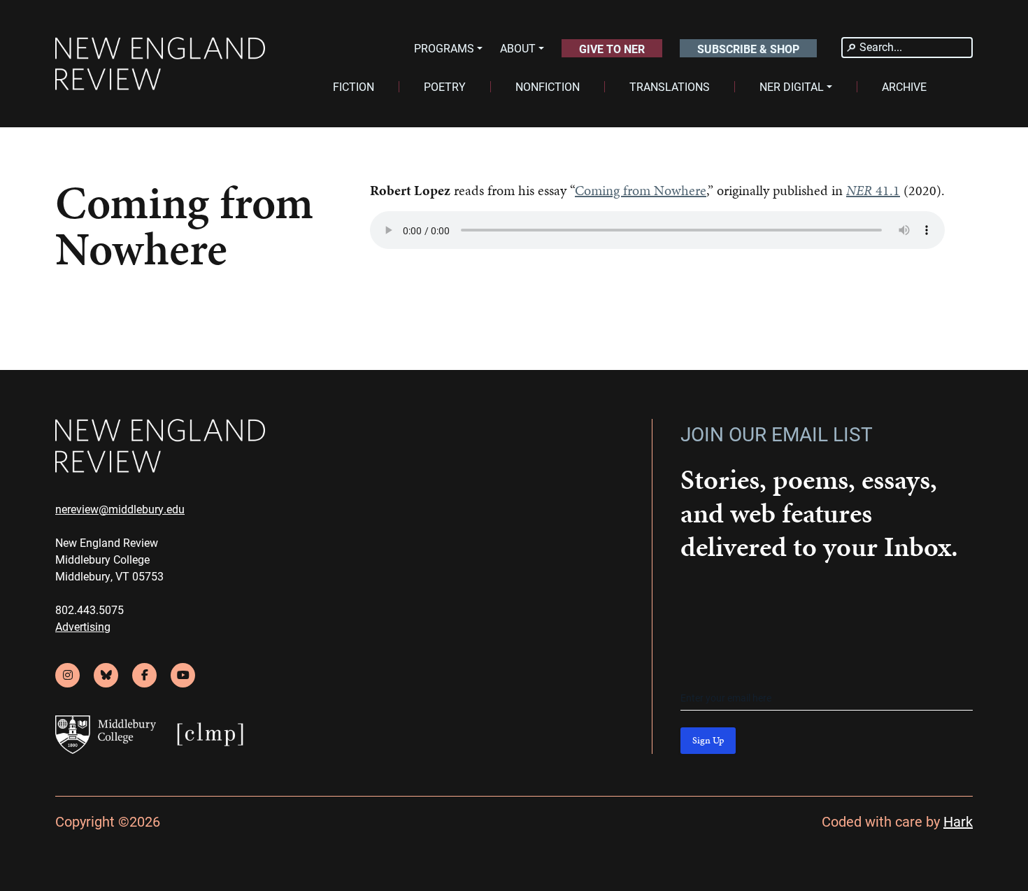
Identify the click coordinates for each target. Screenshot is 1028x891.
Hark (958, 821)
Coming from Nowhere (640, 190)
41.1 (873, 190)
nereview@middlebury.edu (120, 508)
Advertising (82, 626)
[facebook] (144, 675)
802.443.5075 (89, 609)
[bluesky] (106, 675)
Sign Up (708, 740)
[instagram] (67, 675)
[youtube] (183, 675)
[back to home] (160, 64)
